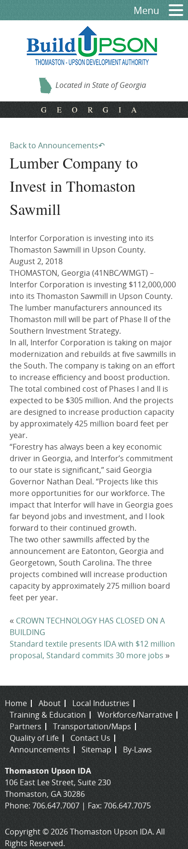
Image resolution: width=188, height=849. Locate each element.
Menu (146, 10)
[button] (172, 10)
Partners (25, 726)
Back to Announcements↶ (57, 145)
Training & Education (48, 714)
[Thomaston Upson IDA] (92, 72)
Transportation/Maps (92, 726)
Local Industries (101, 703)
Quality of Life (34, 738)
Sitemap (96, 749)
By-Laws (137, 749)
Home (16, 703)
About (50, 703)
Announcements (40, 749)
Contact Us (90, 738)
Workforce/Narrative (135, 714)
